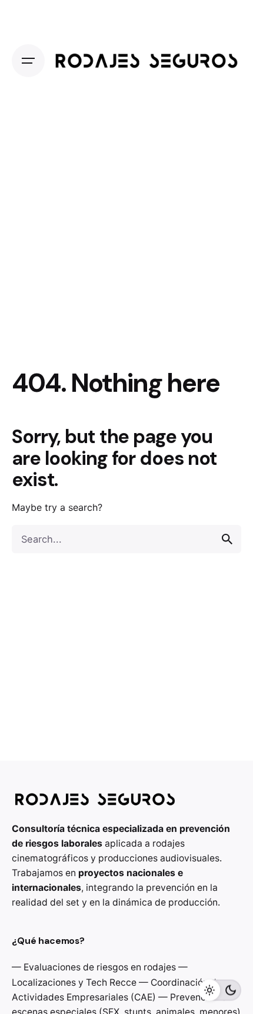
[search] (227, 539)
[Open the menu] (28, 60)
